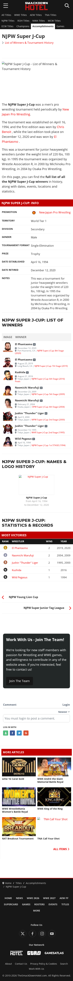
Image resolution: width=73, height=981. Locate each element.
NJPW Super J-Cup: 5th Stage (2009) (48, 394)
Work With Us (36, 968)
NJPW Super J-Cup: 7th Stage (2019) (51, 366)
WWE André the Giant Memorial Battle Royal (50, 780)
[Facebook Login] (12, 733)
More (36, 910)
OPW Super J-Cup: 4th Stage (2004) (48, 406)
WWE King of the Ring (50, 808)
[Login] (5, 733)
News (19, 898)
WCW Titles (54, 20)
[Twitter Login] (19, 733)
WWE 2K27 (49, 898)
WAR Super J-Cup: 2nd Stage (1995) (48, 432)
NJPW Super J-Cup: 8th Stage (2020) (39, 351)
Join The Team (19, 681)
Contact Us (21, 963)
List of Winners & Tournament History (29, 43)
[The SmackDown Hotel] (36, 6)
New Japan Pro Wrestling (55, 212)
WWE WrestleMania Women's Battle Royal (15, 810)
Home (8, 898)
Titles (65, 904)
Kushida (20, 372)
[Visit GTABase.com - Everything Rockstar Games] (34, 953)
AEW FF (64, 898)
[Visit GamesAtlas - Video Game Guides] (54, 953)
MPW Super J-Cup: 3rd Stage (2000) (48, 419)
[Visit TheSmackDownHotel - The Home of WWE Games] (16, 953)
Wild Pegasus (23, 438)
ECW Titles (7, 26)
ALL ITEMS (60, 849)
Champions (22, 26)
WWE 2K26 (33, 898)
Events (53, 904)
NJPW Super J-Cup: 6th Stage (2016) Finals (40, 380)
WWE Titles (20, 15)
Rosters (39, 904)
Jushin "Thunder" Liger (29, 413)
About (8, 963)
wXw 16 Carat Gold (13, 778)
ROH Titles (23, 20)
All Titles (6, 15)
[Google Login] (26, 733)
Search (64, 963)
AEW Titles (36, 15)
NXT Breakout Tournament (18, 838)
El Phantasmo (23, 344)
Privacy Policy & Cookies (43, 963)
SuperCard (11, 904)
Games (60, 26)
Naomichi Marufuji (27, 387)
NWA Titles (38, 20)
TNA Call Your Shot (48, 838)
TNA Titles (50, 15)
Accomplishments (42, 26)
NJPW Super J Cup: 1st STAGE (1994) (49, 445)
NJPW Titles (8, 20)
